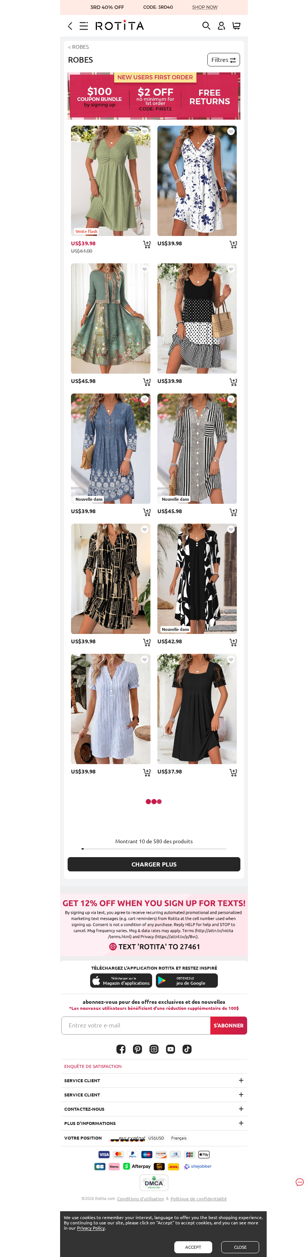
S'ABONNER (228, 1026)
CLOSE (240, 1247)
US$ (152, 1138)
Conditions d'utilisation (140, 1198)
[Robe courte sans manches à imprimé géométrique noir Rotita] (197, 318)
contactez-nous (84, 1109)
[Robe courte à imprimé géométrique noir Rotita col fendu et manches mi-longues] (111, 579)
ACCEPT (193, 1247)
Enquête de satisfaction (93, 1066)
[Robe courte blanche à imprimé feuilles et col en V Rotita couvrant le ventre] (197, 181)
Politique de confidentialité (199, 1198)
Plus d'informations (90, 1123)
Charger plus (154, 864)
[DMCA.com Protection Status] (154, 1183)
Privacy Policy (91, 1227)
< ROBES (78, 47)
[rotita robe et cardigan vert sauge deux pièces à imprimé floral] (111, 318)
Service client (82, 1080)
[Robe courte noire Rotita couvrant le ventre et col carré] (197, 709)
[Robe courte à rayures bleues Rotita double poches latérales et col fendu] (111, 709)
